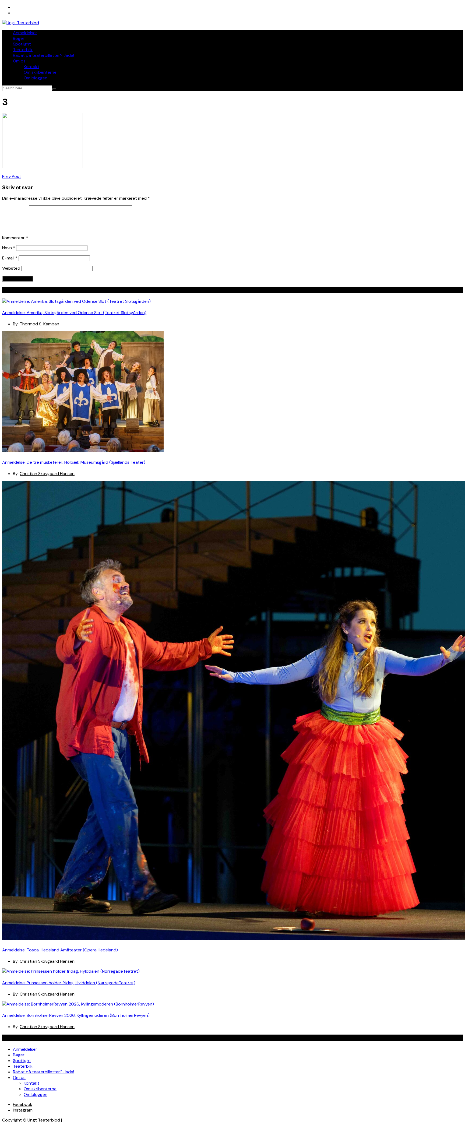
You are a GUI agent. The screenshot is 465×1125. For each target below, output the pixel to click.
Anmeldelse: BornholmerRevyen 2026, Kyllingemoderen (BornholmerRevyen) (76, 1015)
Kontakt (31, 66)
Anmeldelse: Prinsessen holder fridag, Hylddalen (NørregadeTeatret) (68, 983)
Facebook (22, 1104)
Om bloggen (35, 78)
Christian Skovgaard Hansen (47, 473)
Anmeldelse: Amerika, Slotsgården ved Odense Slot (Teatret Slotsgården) (74, 312)
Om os (19, 61)
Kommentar (15, 238)
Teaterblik (23, 49)
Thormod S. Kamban (39, 324)
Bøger (18, 38)
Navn (8, 248)
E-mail (9, 258)
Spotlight (22, 44)
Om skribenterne (40, 72)
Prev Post (11, 176)
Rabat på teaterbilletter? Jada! (43, 55)
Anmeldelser (25, 33)
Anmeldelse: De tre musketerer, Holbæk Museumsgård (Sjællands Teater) (73, 462)
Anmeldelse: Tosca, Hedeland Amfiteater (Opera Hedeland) (60, 950)
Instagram (23, 1110)
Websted (11, 268)
